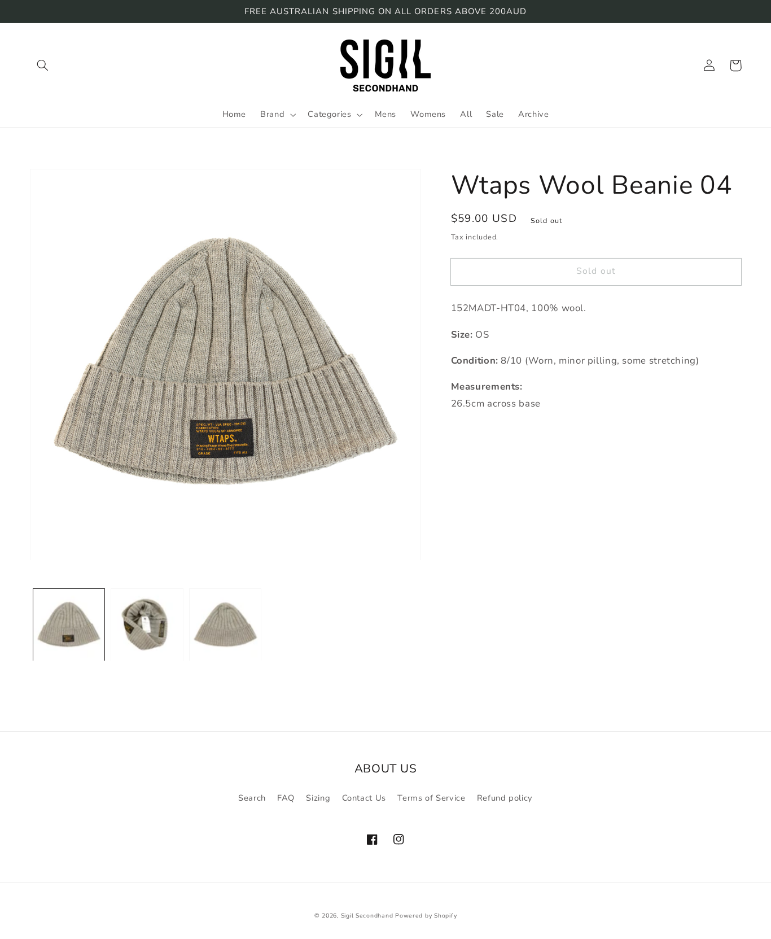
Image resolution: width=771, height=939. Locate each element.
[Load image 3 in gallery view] (225, 625)
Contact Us (364, 797)
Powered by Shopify (426, 915)
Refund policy (505, 797)
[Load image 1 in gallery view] (69, 625)
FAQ (286, 797)
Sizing (318, 797)
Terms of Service (431, 797)
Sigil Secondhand (367, 915)
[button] (43, 65)
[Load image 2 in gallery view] (147, 625)
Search (252, 797)
